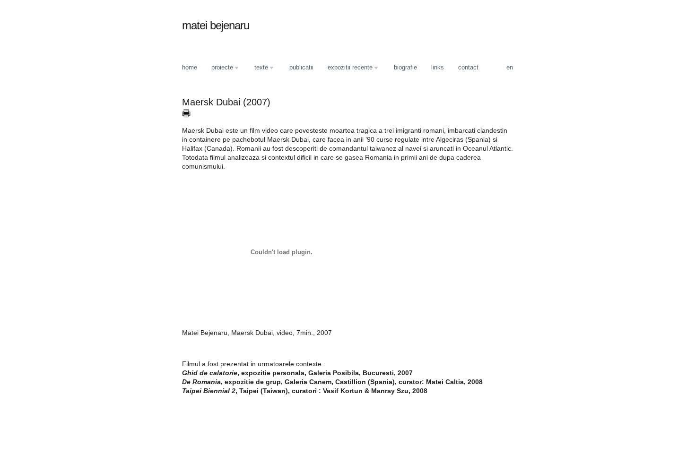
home (189, 67)
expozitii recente (347, 68)
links (437, 67)
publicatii (301, 67)
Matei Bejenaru (215, 25)
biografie (405, 67)
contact (468, 67)
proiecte (218, 68)
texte (257, 68)
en (509, 67)
